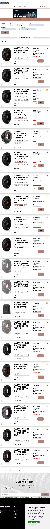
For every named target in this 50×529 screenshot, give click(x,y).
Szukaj (5, 32)
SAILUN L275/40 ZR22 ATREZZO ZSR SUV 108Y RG (21, 409)
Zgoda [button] (30, 522)
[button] (11, 13)
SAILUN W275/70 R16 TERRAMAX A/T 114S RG (21, 177)
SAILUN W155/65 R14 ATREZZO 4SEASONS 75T (21, 452)
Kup (41, 60)
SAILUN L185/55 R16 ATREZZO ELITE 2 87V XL (21, 305)
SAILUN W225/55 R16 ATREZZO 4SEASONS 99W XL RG (21, 432)
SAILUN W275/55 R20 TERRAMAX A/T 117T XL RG (21, 92)
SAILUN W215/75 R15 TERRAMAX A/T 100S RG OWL (21, 199)
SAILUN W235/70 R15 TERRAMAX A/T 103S (21, 219)
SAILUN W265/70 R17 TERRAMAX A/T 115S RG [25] (21, 284)
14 (14, 470)
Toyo (25, 6)
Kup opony (29, 2)
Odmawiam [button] (36, 522)
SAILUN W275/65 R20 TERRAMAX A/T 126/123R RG (21, 263)
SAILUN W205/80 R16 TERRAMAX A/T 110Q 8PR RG (21, 156)
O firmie (15, 2)
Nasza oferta (22, 2)
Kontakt (20, 6)
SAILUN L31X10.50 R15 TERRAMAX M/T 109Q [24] (21, 134)
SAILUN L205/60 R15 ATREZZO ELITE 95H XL (21, 366)
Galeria (15, 6)
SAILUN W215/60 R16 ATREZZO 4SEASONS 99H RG (21, 346)
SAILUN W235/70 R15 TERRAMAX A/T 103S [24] (21, 113)
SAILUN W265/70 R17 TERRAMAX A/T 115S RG (21, 71)
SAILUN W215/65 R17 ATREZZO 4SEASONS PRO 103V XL (21, 325)
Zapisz (45, 494)
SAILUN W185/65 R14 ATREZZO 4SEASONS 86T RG (21, 388)
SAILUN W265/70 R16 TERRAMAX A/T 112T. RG (21, 50)
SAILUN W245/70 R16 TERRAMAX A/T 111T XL (21, 241)
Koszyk (43, 6)
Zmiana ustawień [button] (32, 524)
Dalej (18, 470)
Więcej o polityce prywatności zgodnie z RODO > (9, 498)
